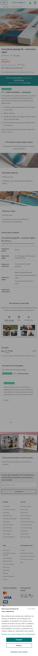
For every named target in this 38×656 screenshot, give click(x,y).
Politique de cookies (8, 634)
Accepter (19, 640)
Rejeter (19, 645)
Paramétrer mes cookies (19, 652)
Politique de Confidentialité (25, 634)
